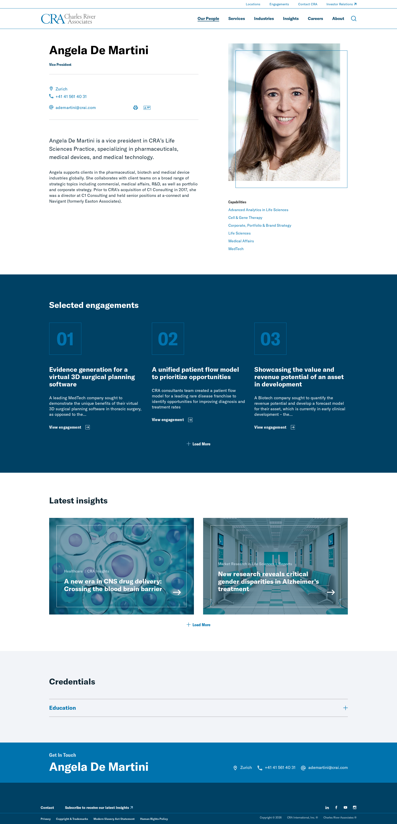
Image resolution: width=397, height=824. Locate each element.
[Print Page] (135, 108)
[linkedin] (327, 807)
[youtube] (345, 807)
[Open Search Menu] (354, 18)
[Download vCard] (147, 108)
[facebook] (336, 807)
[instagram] (355, 807)
